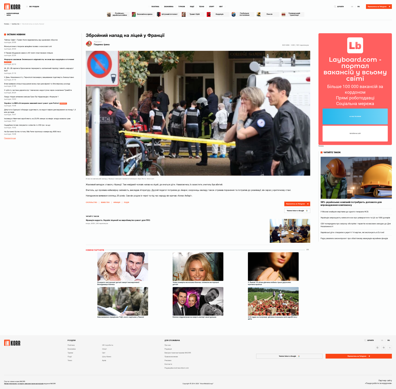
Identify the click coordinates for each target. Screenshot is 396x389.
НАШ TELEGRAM (356, 116)
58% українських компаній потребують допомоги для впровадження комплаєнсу (351, 203)
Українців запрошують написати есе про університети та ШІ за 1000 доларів (355, 218)
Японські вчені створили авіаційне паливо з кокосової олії (28, 46)
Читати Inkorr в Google (295, 211)
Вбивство (105, 202)
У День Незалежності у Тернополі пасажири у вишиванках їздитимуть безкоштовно (39, 77)
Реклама (167, 360)
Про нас (167, 345)
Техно (201, 7)
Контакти (168, 364)
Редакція (168, 349)
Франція (116, 202)
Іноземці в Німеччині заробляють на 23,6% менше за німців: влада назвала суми (37, 118)
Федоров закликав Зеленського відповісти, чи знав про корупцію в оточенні (39, 61)
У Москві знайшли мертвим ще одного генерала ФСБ (344, 212)
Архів (104, 360)
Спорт (211, 7)
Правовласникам (171, 357)
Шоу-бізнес (106, 357)
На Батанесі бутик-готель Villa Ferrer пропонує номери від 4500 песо (32, 131)
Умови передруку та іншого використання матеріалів (23, 383)
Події (192, 7)
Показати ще (10, 138)
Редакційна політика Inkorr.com (176, 368)
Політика (155, 7)
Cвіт (221, 7)
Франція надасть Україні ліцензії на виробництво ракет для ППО (118, 220)
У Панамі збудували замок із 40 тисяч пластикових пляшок (28, 53)
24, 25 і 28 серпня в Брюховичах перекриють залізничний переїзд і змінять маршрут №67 (39, 70)
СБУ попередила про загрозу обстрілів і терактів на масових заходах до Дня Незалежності (356, 225)
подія (126, 202)
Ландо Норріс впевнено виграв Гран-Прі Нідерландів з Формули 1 (31, 97)
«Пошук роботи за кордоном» (378, 383)
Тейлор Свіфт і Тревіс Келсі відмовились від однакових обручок (31, 40)
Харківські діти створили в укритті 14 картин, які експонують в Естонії (352, 232)
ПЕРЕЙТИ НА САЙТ (355, 133)
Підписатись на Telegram (295, 204)
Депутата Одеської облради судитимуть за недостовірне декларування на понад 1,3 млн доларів (40, 111)
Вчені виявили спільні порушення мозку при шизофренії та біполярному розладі (37, 84)
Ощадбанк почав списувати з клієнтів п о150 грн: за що (27, 125)
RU (359, 6)
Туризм (181, 7)
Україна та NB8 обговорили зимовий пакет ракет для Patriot (35, 103)
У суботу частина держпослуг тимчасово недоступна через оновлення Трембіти (38, 90)
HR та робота (107, 345)
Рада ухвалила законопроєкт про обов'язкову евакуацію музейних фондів (354, 238)
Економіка (168, 7)
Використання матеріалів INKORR (177, 353)
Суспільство (91, 202)
